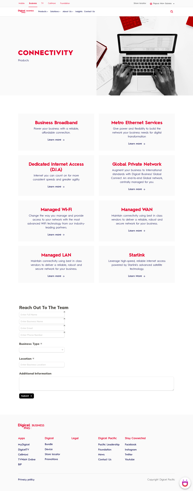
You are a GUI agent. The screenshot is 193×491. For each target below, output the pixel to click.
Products (42, 12)
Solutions (54, 12)
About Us (67, 12)
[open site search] (172, 12)
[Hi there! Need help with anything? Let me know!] (185, 483)
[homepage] (26, 12)
